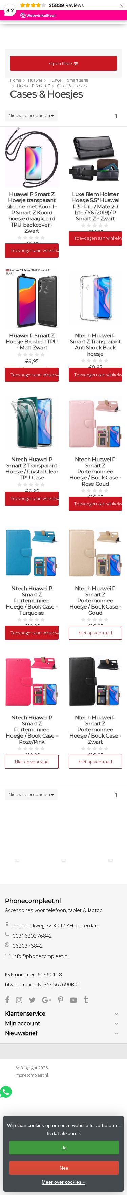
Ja (64, 1147)
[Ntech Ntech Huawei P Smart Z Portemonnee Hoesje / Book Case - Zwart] (95, 680)
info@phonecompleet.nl (40, 956)
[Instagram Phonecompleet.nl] (22, 1000)
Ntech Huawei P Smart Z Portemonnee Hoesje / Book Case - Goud (95, 600)
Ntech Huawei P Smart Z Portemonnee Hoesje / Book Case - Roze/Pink (32, 729)
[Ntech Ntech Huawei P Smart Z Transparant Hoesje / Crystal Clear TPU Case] (32, 422)
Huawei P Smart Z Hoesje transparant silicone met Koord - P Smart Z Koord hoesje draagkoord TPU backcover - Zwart (32, 212)
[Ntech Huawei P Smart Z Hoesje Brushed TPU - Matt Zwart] (32, 298)
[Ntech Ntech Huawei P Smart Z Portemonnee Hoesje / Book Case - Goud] (95, 551)
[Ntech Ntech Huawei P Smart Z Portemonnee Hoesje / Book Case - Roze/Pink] (32, 680)
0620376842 (28, 945)
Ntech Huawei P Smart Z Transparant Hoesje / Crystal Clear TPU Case (31, 468)
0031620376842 (32, 935)
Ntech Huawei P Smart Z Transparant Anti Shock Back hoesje (95, 345)
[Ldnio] (16, 861)
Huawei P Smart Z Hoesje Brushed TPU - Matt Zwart (32, 342)
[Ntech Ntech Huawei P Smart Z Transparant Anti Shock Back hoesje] (95, 298)
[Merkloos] (63, 861)
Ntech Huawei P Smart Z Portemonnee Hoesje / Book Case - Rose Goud (95, 471)
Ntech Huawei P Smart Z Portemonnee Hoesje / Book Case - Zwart (95, 729)
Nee (64, 1168)
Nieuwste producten (30, 115)
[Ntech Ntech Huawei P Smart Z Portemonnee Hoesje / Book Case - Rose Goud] (95, 422)
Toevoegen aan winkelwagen (34, 250)
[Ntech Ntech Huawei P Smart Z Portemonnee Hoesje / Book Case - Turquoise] (32, 551)
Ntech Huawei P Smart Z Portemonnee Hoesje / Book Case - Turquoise (32, 600)
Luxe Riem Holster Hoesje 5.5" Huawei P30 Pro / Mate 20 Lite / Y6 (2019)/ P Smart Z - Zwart (95, 206)
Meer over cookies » (63, 1182)
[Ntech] (110, 861)
